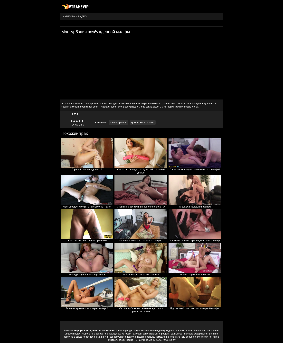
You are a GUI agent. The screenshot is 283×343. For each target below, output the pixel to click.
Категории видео (75, 16)
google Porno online (142, 122)
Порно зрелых (118, 122)
